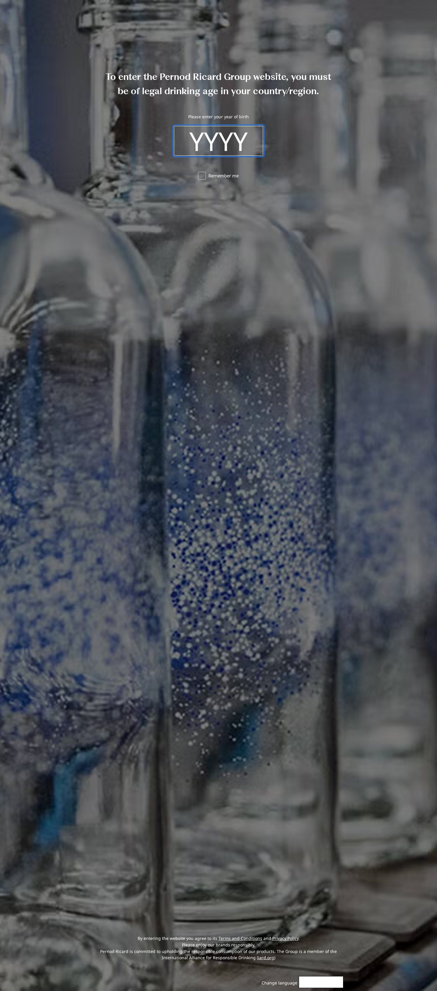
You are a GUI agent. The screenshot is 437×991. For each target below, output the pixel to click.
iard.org (266, 957)
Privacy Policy (285, 938)
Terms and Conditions (240, 938)
